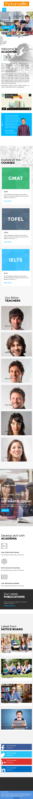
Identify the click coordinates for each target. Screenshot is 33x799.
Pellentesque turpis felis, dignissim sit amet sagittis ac (15, 676)
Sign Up (5, 510)
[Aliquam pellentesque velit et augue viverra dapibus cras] (16, 719)
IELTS (6, 273)
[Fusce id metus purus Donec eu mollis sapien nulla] (16, 643)
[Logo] (16, 4)
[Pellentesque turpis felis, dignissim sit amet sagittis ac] (16, 668)
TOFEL (6, 232)
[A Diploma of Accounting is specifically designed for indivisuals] (16, 693)
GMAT (6, 192)
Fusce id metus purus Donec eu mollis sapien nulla (15, 651)
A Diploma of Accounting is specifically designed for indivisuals (15, 702)
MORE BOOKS (9, 606)
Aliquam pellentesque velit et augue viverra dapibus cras (14, 727)
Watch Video (10, 485)
